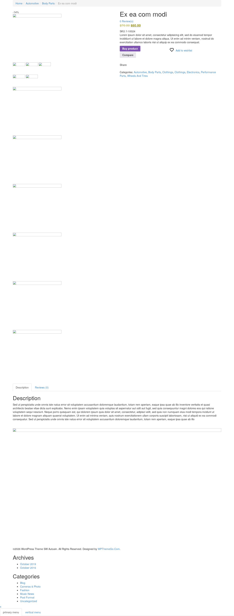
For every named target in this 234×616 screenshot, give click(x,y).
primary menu (11, 612)
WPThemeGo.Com (109, 549)
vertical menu (33, 612)
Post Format (27, 597)
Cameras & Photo (30, 586)
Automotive (32, 3)
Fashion (24, 590)
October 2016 (28, 567)
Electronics (193, 72)
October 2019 (28, 564)
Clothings (167, 72)
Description (22, 387)
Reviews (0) (42, 387)
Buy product (130, 48)
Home (19, 3)
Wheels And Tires (137, 76)
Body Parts (48, 3)
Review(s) (126, 21)
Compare (127, 55)
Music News (27, 594)
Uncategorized (28, 601)
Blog (22, 583)
